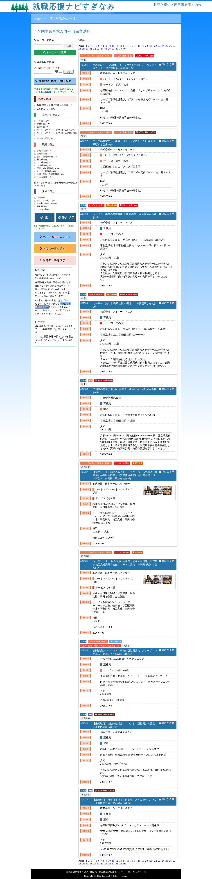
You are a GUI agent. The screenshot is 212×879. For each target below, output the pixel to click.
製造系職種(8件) (44, 160)
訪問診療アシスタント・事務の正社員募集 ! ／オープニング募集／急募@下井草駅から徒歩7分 (125, 652)
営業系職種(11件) (44, 154)
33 (98, 48)
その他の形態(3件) (45, 138)
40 (124, 48)
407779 (84, 799)
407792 (84, 141)
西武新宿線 (42, 206)
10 (109, 46)
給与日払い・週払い (46, 109)
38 (117, 48)
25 (166, 46)
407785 (84, 650)
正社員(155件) (43, 121)
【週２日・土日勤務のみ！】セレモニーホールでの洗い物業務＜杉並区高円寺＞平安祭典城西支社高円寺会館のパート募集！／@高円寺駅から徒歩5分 (125, 475)
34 (102, 48)
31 (91, 48)
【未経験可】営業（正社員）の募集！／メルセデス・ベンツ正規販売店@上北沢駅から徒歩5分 (125, 801)
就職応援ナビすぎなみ (74, 6)
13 (120, 46)
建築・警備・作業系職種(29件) (50, 174)
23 (159, 46)
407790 (84, 214)
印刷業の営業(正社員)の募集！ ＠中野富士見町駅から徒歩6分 (124, 391)
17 (135, 46)
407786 (84, 561)
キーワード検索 (55, 52)
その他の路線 (43, 209)
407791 (84, 64)
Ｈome (38, 18)
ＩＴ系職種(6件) (44, 163)
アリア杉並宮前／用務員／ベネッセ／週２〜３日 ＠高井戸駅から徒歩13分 (124, 143)
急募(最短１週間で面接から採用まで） (55, 105)
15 (128, 46)
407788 (84, 389)
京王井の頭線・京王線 (47, 203)
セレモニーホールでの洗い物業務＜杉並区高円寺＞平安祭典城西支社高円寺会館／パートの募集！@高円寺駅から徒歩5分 (125, 564)
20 (146, 46)
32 (94, 48)
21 (151, 46)
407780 (84, 723)
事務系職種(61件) (44, 151)
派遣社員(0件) (43, 127)
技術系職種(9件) (44, 166)
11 (113, 46)
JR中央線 (41, 198)
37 (113, 48)
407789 (84, 303)
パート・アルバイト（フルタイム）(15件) (55, 130)
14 (124, 46)
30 (87, 48)
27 (174, 46)
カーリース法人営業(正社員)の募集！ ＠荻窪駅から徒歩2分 (124, 305)
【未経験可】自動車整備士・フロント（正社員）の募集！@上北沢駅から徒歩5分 (125, 725)
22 (155, 46)
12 (116, 46)
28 (79, 48)
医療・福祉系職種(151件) (48, 169)
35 (105, 48)
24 (163, 46)
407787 (84, 472)
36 (109, 48)
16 (131, 46)
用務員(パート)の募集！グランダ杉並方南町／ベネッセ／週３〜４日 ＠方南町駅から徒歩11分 (124, 67)
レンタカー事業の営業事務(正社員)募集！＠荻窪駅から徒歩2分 (124, 216)
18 (139, 46)
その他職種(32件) (44, 177)
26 (170, 46)
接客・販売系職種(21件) (47, 157)
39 (120, 48)
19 (143, 46)
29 (83, 48)
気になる (167, 64)
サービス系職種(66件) (46, 171)
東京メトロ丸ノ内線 (46, 200)
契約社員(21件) (43, 124)
